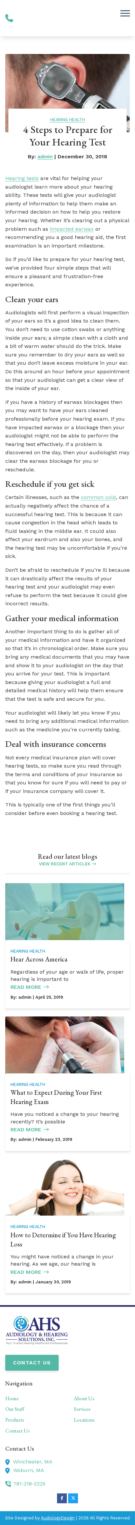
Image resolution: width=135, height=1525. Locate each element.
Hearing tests (22, 178)
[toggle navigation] (125, 13)
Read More (25, 987)
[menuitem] (33, 1398)
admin (45, 156)
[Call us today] (9, 18)
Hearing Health (67, 119)
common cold (98, 497)
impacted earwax (72, 229)
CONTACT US (32, 1362)
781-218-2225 (29, 1484)
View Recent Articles (64, 863)
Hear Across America (39, 959)
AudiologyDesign (58, 1517)
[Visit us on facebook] (62, 1498)
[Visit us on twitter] (73, 1498)
